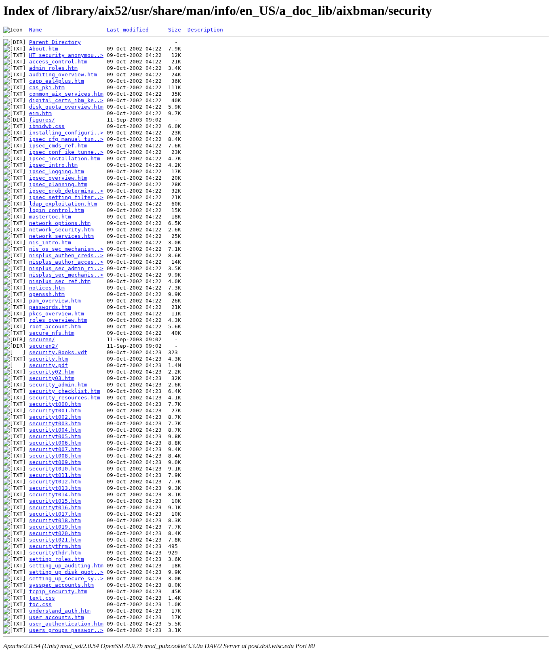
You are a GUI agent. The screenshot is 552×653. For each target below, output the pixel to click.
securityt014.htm (55, 494)
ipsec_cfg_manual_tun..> (66, 139)
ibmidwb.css (47, 126)
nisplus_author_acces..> (66, 262)
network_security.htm (61, 230)
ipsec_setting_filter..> (66, 197)
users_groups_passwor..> (66, 630)
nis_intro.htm (50, 242)
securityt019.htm (55, 527)
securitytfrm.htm (55, 546)
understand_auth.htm (60, 611)
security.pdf (48, 365)
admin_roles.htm (53, 68)
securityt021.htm (55, 540)
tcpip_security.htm (58, 591)
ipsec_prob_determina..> (66, 191)
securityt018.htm (55, 520)
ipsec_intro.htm (53, 165)
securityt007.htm (55, 449)
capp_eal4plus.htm (56, 81)
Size (174, 30)
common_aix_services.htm (66, 94)
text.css (42, 598)
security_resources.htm (64, 398)
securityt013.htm (55, 488)
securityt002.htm (55, 417)
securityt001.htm (55, 410)
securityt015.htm (55, 501)
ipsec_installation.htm (64, 158)
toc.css (40, 604)
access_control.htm (58, 62)
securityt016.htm (55, 507)
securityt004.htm (55, 430)
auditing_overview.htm (63, 74)
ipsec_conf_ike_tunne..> (66, 152)
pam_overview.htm (55, 301)
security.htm (48, 359)
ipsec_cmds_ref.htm (58, 146)
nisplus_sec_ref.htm (60, 281)
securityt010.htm (55, 469)
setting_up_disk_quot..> (66, 572)
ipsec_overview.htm (58, 178)
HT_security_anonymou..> (66, 55)
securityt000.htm (55, 404)
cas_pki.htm (47, 87)
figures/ (42, 120)
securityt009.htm (55, 462)
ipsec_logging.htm (56, 171)
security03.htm (51, 378)
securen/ (42, 339)
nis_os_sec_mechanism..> (66, 249)
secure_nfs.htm (51, 333)
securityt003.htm (55, 423)
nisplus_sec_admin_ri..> (66, 268)
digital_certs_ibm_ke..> (66, 100)
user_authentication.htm (66, 624)
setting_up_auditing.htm (66, 566)
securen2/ (43, 346)
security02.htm (51, 372)
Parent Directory (55, 42)
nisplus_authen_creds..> (66, 255)
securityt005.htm (55, 436)
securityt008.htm (55, 456)
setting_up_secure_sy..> (66, 578)
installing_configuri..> (66, 133)
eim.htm (40, 113)
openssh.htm (47, 294)
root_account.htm (55, 326)
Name (35, 30)
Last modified (128, 30)
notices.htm (47, 288)
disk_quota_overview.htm (66, 107)
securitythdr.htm (55, 553)
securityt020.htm (55, 533)
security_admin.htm (58, 385)
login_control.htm (56, 210)
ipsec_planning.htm (58, 184)
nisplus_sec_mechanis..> (66, 275)
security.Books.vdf (58, 352)
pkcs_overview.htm (56, 314)
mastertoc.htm (50, 217)
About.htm (43, 49)
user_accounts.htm (56, 617)
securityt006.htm (55, 443)
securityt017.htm (55, 514)
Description (205, 30)
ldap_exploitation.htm (63, 204)
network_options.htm (60, 223)
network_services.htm (61, 236)
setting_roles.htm (56, 559)
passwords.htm (50, 307)
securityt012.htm (55, 482)
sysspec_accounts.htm (61, 585)
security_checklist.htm (64, 391)
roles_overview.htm (58, 320)
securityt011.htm (55, 475)
